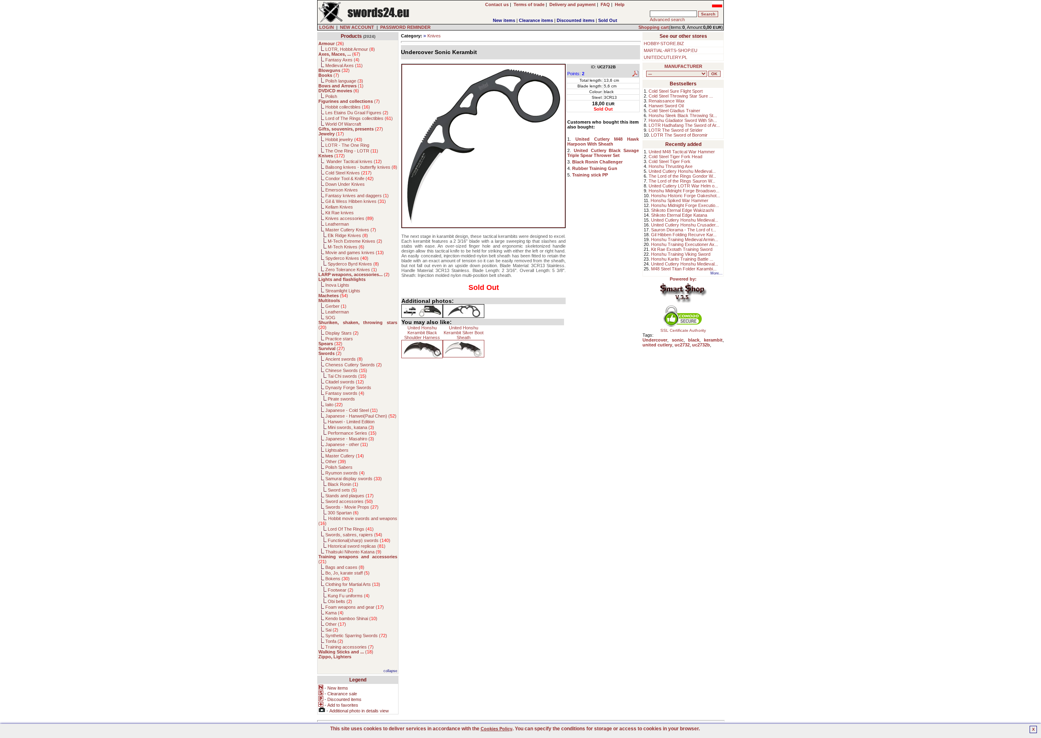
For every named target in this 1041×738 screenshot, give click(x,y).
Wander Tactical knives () (353, 161)
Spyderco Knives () (346, 258)
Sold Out (607, 20)
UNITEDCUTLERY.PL (665, 57)
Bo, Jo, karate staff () (347, 572)
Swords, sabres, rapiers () (353, 534)
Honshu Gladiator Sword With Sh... (683, 120)
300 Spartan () (343, 512)
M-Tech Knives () (346, 246)
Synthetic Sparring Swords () (356, 635)
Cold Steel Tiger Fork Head (675, 156)
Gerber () (335, 306)
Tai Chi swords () (347, 376)
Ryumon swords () (345, 472)
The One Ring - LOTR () (351, 150)
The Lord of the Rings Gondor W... (682, 176)
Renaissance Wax (667, 100)
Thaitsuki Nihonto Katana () (353, 551)
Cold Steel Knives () (348, 172)
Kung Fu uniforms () (349, 595)
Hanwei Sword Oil (666, 105)
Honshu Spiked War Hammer (679, 200)
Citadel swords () (344, 381)
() (331, 43)
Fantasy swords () (344, 393)
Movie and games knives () (354, 252)
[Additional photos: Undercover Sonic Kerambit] (422, 311)
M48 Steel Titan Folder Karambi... (684, 268)
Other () (335, 461)
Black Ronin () (343, 484)
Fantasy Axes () (342, 59)
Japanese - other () (346, 444)
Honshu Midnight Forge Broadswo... (684, 190)
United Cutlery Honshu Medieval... (682, 171)
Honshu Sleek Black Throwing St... (683, 115)
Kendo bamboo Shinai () (351, 618)
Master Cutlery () (344, 455)
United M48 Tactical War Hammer (682, 151)
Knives (434, 35)
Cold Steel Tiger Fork (669, 161)
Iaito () (334, 404)
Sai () (331, 629)
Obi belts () (340, 601)
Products (351, 36)
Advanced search (667, 19)
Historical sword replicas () (356, 546)
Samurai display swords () (353, 478)
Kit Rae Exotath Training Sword (681, 249)
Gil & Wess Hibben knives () (355, 201)
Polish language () (344, 80)
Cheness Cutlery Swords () (353, 364)
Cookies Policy (496, 728)
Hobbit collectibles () (347, 106)
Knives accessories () (349, 218)
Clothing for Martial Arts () (352, 584)
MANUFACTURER (683, 66)
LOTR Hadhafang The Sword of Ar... (684, 125)
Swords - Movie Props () (352, 507)
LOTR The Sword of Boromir (679, 135)
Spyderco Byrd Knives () (353, 263)
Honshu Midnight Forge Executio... (685, 205)
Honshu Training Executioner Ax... (684, 244)
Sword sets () (342, 490)
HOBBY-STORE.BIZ (664, 43)
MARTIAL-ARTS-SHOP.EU (670, 50)
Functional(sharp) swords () (359, 540)
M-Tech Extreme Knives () (355, 241)
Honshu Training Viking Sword (680, 254)
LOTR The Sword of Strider (676, 130)
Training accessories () (349, 646)
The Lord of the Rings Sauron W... (682, 181)
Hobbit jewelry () (343, 139)
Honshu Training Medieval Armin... (684, 239)
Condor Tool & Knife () (349, 178)
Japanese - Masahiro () (349, 438)
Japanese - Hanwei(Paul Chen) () (360, 416)
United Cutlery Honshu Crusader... (685, 224)
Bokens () (337, 578)
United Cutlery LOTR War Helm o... (683, 185)
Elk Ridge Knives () (348, 235)
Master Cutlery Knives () (350, 229)
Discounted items (576, 20)
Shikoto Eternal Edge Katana (679, 215)
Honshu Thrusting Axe (671, 166)
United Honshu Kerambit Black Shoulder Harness (422, 332)
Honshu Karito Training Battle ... (682, 259)
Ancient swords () (344, 359)
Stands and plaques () (349, 495)
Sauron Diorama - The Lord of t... (683, 229)
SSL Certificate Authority (683, 330)
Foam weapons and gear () (354, 607)
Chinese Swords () (346, 370)
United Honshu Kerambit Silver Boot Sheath (463, 332)
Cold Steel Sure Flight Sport (676, 91)
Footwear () (340, 590)
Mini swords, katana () (351, 427)
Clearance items (536, 20)
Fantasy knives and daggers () (357, 195)
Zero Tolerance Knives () (351, 269)
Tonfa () (334, 641)
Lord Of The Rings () (351, 529)
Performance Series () (352, 433)
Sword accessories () (349, 501)
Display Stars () (342, 333)
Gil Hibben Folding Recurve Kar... (684, 234)
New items (504, 20)
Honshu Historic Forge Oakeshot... (685, 195)
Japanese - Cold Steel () (351, 410)
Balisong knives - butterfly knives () (361, 167)
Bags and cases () (344, 567)
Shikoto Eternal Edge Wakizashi (682, 210)
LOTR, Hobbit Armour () (350, 49)
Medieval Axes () (344, 65)
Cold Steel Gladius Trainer (674, 110)
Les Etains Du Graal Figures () (356, 112)
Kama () (334, 612)
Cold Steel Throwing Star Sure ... (681, 96)
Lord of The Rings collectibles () (359, 118)
